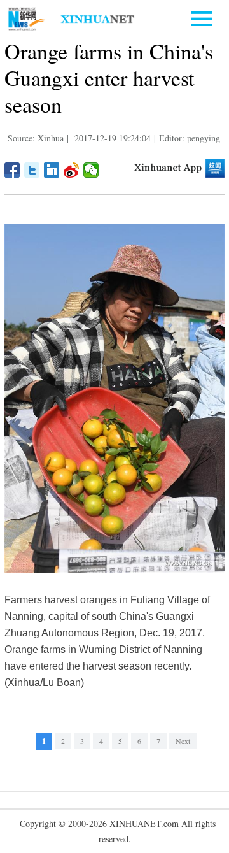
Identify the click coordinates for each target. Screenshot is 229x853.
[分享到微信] (91, 170)
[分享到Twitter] (32, 170)
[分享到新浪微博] (72, 170)
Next (183, 741)
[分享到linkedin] (52, 170)
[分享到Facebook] (12, 170)
